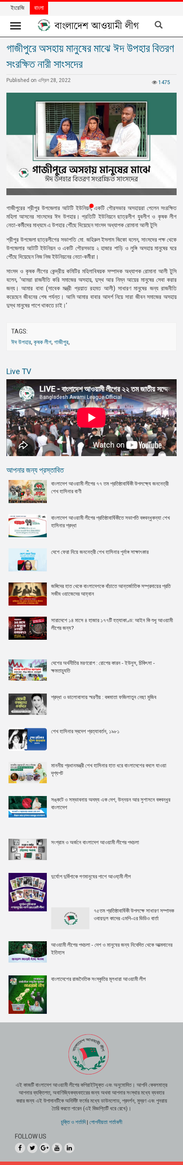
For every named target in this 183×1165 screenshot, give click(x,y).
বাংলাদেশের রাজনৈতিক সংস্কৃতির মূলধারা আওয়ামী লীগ (98, 979)
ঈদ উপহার (21, 342)
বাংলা (39, 7)
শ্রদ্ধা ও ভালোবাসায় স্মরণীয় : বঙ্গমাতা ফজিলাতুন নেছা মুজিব (103, 697)
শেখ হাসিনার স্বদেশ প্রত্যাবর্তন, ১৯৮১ (85, 731)
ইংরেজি (17, 7)
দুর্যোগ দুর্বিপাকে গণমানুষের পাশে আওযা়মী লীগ (91, 876)
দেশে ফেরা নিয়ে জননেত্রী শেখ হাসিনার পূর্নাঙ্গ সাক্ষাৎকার (100, 552)
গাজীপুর (61, 342)
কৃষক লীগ (42, 342)
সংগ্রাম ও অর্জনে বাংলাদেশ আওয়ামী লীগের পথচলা (95, 842)
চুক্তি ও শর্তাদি (73, 1122)
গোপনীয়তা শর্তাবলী (105, 1122)
